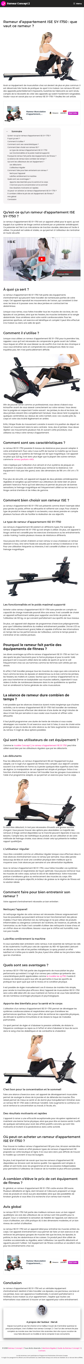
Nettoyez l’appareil (17, 173)
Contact (41, 1350)
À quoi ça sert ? (13, 139)
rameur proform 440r (24, 459)
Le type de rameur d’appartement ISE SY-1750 (28, 150)
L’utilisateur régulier (17, 168)
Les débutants (15, 165)
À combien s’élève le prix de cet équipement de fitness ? (30, 194)
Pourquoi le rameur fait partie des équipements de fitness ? (31, 156)
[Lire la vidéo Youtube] (41, 259)
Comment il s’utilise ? (16, 142)
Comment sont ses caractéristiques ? (23, 144)
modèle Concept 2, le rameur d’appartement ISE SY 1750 (40, 745)
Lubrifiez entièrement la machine (23, 176)
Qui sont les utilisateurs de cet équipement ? (25, 162)
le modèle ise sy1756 (56, 976)
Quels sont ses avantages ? (18, 179)
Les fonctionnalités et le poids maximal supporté (29, 153)
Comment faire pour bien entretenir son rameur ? (27, 170)
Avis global (11, 197)
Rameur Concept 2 (18, 3)
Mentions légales (49, 1348)
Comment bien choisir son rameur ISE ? (23, 147)
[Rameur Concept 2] (3, 3)
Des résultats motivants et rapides (24, 188)
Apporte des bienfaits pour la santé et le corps (29, 182)
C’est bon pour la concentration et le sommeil (28, 185)
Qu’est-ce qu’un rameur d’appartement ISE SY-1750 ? (29, 136)
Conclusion (11, 199)
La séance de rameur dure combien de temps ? (26, 159)
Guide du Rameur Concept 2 (69, 1348)
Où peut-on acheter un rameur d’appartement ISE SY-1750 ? (32, 191)
